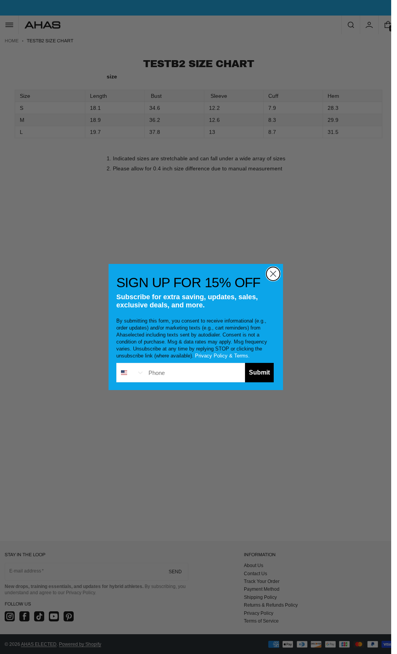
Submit (259, 372)
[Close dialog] (273, 274)
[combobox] (131, 372)
